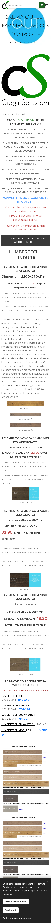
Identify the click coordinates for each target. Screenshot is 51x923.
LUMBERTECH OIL (13, 696)
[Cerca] (42, 5)
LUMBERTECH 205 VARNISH (18, 714)
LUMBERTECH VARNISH (16, 705)
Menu (47, 5)
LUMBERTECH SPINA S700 (18, 724)
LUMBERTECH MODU (13, 730)
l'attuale (20, 385)
